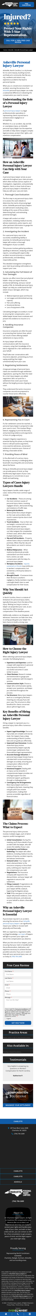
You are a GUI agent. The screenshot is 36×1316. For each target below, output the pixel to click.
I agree (8, 1018)
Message (8, 997)
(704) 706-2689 (16, 956)
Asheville (10, 50)
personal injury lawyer (12, 111)
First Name (8, 971)
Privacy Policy (11, 1305)
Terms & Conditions (21, 1009)
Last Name (8, 978)
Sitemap (26, 1305)
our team (21, 934)
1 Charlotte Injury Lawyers (13, 1303)
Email (7, 985)
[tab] (18, 1121)
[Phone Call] (18, 1314)
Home (5, 50)
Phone (7, 991)
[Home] (6, 1314)
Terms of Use (19, 1305)
